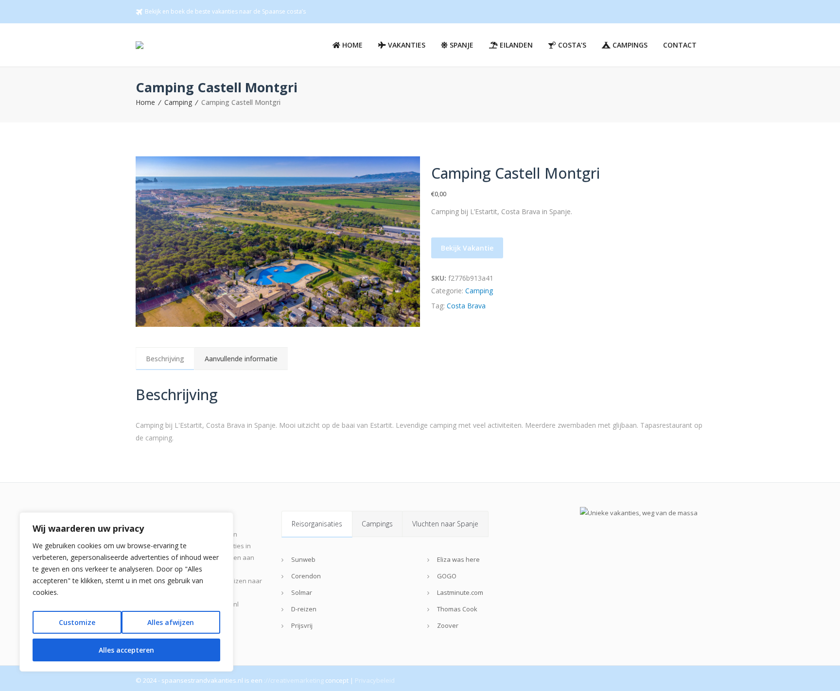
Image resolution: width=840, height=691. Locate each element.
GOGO (446, 576)
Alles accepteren (126, 650)
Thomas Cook (457, 609)
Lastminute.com (460, 592)
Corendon (306, 576)
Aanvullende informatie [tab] (241, 358)
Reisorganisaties (317, 523)
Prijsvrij (302, 625)
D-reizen (303, 609)
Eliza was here (458, 559)
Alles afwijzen (170, 622)
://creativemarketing (294, 680)
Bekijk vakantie (467, 248)
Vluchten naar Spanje (445, 523)
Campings (377, 523)
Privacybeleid (375, 680)
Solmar (301, 592)
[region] (126, 592)
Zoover (447, 625)
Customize (77, 622)
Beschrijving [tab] (165, 358)
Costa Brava (466, 305)
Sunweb (303, 559)
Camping (178, 102)
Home (145, 102)
